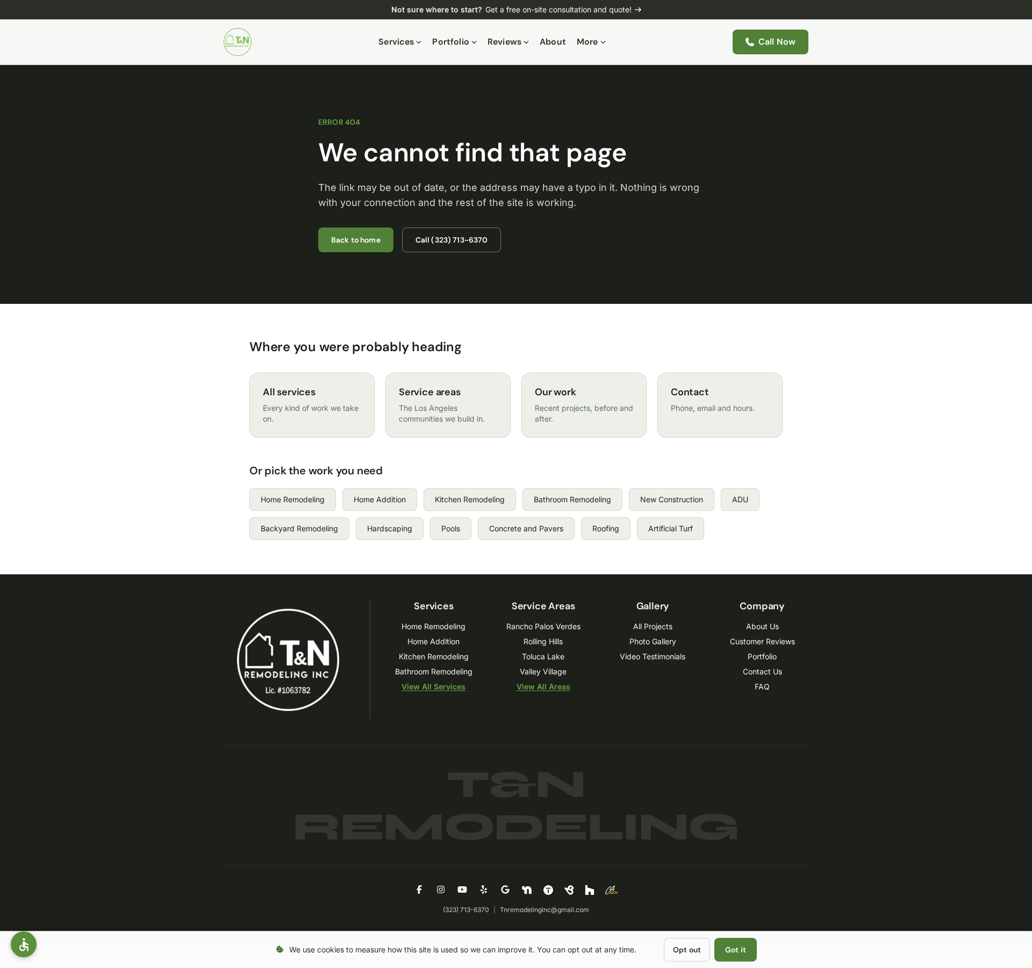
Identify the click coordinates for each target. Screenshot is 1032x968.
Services (396, 41)
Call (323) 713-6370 (451, 240)
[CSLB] (611, 890)
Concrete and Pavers (526, 528)
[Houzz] (589, 890)
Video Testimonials (652, 656)
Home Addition (380, 499)
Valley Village (543, 671)
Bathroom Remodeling (572, 499)
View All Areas (543, 686)
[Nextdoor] (526, 890)
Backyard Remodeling (299, 528)
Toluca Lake (543, 656)
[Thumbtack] (548, 890)
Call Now (777, 41)
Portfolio (450, 41)
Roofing (605, 528)
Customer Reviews (762, 641)
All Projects (652, 626)
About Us (762, 626)
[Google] (505, 890)
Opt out (687, 950)
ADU (740, 499)
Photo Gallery (652, 641)
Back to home (356, 240)
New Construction (671, 499)
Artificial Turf (670, 528)
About (553, 41)
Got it (735, 950)
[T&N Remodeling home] (238, 42)
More (587, 41)
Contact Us (762, 671)
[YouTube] (462, 890)
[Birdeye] (569, 890)
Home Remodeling (293, 499)
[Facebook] (419, 890)
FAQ (762, 686)
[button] (24, 944)
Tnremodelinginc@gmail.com (544, 910)
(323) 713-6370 (466, 910)
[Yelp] (483, 890)
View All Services (433, 686)
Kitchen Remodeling (470, 499)
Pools (450, 528)
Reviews (504, 41)
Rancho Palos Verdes (543, 626)
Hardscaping (389, 528)
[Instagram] (440, 890)
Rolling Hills (543, 641)
